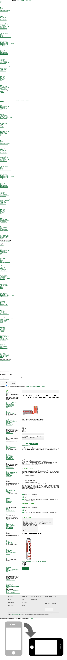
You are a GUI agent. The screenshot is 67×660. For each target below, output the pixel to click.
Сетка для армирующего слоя (4, 87)
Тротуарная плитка (3, 69)
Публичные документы (3, 108)
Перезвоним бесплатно (28, 0)
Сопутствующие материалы (4, 307)
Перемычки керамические (4, 163)
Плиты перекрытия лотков (4, 11)
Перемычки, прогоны (9, 403)
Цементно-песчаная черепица (4, 62)
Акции (1, 109)
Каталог (1, 1)
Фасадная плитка (8, 551)
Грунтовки (7, 491)
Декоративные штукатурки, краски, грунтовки (7, 43)
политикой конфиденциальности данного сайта (33, 386)
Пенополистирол (2, 49)
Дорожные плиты (2, 6)
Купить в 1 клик (27, 443)
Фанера (1, 80)
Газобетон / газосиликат (3, 13)
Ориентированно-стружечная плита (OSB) (12, 569)
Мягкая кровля (2, 60)
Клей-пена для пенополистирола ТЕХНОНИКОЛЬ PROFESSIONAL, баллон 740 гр (34, 561)
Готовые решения (2, 76)
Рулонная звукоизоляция (3, 52)
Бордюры (1, 70)
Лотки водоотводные (3, 71)
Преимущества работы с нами (4, 106)
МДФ (0, 82)
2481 (39, 436)
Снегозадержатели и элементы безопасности (6, 66)
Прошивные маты (2, 50)
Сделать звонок (43, 386)
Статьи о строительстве (3, 123)
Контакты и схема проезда (49, 604)
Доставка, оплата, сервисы (4, 342)
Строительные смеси (3, 31)
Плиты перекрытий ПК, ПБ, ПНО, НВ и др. (12, 402)
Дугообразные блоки (3, 17)
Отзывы (1, 105)
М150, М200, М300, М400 (4, 33)
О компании (2, 101)
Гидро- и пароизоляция (9, 527)
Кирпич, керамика (2, 27)
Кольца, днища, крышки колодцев (5, 10)
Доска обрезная (2, 78)
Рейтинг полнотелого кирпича (4, 121)
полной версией (30, 618)
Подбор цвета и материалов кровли (5, 233)
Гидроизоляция (2, 40)
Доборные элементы (3, 63)
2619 (26, 436)
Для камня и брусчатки (3, 41)
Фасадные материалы (9, 543)
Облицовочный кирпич (9, 457)
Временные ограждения (9, 585)
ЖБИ (0, 2)
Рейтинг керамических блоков (4, 122)
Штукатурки (2, 35)
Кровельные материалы (3, 308)
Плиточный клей (2, 290)
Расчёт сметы (2, 114)
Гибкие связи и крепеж (3, 86)
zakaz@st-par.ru (8, 241)
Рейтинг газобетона (3, 120)
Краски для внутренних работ (10, 490)
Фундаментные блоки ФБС (4, 137)
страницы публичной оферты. (43, 613)
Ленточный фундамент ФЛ (4, 5)
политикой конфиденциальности (16, 614)
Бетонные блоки (2, 25)
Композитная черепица (3, 61)
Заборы (1, 9)
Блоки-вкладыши (2, 75)
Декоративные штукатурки (4, 44)
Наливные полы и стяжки (10, 473)
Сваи (0, 7)
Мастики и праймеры (3, 65)
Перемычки (1, 16)
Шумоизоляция (2, 51)
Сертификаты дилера (3, 103)
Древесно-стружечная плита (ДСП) (5, 83)
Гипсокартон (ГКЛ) (3, 273)
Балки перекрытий (2, 74)
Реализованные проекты (3, 104)
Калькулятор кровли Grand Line (4, 232)
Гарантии (1, 112)
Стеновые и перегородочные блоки (5, 14)
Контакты (1, 124)
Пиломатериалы (2, 77)
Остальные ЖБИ (2, 264)
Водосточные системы (3, 316)
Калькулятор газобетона (3, 118)
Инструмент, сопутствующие (4, 84)
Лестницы (1, 8)
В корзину (34, 443)
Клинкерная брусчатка (3, 68)
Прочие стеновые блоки (3, 23)
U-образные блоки (2, 15)
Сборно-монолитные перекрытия (5, 206)
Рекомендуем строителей (3, 115)
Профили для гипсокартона (4, 22)
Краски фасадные (2, 45)
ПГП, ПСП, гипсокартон (3, 19)
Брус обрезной (2, 79)
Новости (9, 599)
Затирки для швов (2, 39)
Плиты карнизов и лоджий (10, 411)
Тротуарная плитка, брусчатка (4, 67)
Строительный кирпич (3, 28)
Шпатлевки (1, 36)
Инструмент (2, 85)
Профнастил (2, 58)
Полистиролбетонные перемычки (5, 26)
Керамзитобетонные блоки (4, 24)
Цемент (1, 34)
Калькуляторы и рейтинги (4, 116)
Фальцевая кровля (2, 59)
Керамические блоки (9, 458)
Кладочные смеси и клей (3, 32)
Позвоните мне (2, 386)
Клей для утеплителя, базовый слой (5, 37)
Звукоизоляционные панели (4, 53)
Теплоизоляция (2, 299)
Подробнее (8, 419)
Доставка (1, 224)
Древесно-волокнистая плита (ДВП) (5, 333)
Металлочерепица (2, 57)
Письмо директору (2, 107)
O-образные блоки (2, 18)
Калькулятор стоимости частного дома (6, 117)
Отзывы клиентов (11, 602)
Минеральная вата (2, 48)
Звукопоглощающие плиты (4, 54)
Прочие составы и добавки (4, 42)
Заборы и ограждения (3, 88)
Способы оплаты (2, 225)
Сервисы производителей (3, 113)
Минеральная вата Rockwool (10, 592)
